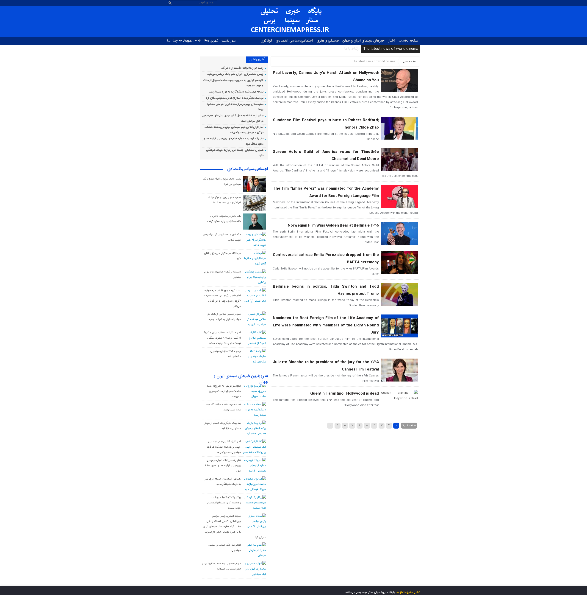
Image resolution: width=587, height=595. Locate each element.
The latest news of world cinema (390, 49)
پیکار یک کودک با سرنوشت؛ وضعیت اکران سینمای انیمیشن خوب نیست (224, 502)
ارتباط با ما (352, 49)
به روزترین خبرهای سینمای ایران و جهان (240, 379)
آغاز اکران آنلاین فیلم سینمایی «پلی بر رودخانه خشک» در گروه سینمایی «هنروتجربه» (224, 447)
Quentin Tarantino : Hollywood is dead (344, 393)
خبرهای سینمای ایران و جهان (363, 41)
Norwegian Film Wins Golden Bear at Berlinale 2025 (333, 225)
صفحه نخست (408, 41)
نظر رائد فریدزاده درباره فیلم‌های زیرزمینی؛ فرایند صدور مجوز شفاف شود (222, 465)
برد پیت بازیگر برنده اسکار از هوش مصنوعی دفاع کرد (234, 98)
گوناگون (266, 41)
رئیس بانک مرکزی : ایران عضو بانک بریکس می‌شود (235, 74)
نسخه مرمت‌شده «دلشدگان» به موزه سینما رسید (236, 92)
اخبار (391, 41)
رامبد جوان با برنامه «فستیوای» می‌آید (242, 68)
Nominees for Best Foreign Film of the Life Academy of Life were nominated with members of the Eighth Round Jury (326, 325)
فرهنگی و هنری (328, 41)
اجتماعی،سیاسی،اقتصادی (294, 41)
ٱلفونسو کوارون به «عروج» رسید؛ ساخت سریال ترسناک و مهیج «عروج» (223, 391)
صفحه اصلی (409, 61)
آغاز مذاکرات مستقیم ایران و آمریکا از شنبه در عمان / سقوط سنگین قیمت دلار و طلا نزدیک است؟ (222, 337)
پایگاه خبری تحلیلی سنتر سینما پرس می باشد (370, 592)
